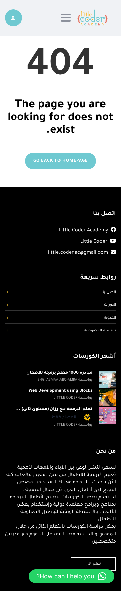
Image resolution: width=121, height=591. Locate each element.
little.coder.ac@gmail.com (78, 253)
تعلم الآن (93, 564)
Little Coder (93, 242)
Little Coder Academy (83, 231)
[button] (71, 576)
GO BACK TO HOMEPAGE (60, 161)
